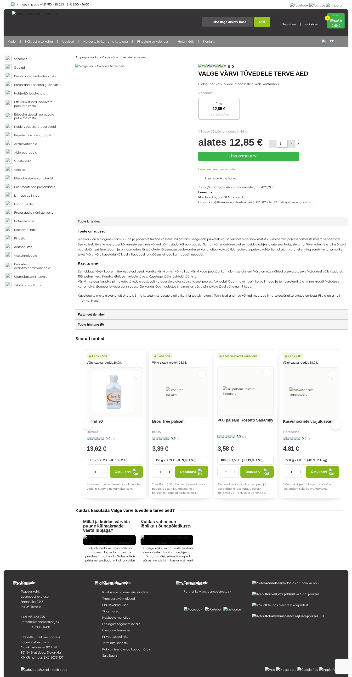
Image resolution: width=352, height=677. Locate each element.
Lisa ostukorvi (244, 156)
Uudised (68, 41)
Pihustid (20, 238)
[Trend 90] (114, 392)
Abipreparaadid (25, 152)
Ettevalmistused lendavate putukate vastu (33, 104)
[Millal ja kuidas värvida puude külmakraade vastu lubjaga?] (109, 542)
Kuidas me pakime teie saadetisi (125, 592)
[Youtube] (317, 4)
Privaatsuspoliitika (115, 636)
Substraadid (23, 161)
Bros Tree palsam (168, 421)
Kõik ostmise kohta (39, 41)
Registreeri (289, 24)
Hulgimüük (186, 41)
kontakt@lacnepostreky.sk (40, 622)
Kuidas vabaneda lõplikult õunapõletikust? (166, 523)
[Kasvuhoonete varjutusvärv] (311, 392)
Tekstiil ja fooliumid (28, 285)
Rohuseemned (24, 221)
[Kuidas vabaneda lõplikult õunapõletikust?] (167, 542)
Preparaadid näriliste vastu (33, 212)
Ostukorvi (123, 472)
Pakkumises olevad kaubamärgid (126, 649)
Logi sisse (311, 24)
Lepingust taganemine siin (121, 624)
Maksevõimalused (115, 605)
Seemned (21, 59)
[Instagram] (335, 4)
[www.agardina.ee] (194, 608)
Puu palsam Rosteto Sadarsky (245, 420)
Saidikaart (109, 655)
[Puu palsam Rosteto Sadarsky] (245, 391)
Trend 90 (95, 421)
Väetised (20, 170)
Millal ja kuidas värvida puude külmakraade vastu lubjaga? (106, 526)
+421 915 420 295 (33, 617)
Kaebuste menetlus (116, 617)
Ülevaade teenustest (116, 630)
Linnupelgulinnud (27, 195)
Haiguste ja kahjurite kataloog (105, 41)
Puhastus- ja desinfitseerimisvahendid (32, 266)
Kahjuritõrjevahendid (29, 93)
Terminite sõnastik (115, 643)
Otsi (262, 22)
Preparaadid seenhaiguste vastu (37, 85)
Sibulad (19, 67)
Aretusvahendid (25, 144)
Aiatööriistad (23, 247)
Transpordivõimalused (118, 598)
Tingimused (110, 611)
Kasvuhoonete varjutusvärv (308, 421)
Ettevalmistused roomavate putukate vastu (34, 116)
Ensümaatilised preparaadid (34, 187)
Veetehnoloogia (25, 255)
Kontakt (209, 41)
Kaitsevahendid (25, 230)
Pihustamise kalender (152, 41)
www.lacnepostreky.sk (215, 591)
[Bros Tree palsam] (180, 392)
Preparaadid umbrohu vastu (35, 76)
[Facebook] (299, 4)
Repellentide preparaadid (32, 135)
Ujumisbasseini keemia (30, 276)
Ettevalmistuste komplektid (33, 178)
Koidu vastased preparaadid (35, 126)
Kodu (12, 41)
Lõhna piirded (24, 204)
